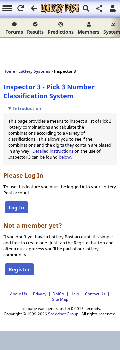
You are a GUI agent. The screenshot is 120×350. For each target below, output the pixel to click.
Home (9, 71)
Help (74, 293)
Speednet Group (63, 313)
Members (88, 32)
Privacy (39, 293)
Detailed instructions (52, 151)
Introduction (27, 108)
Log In (16, 207)
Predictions (61, 32)
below (65, 157)
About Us (18, 293)
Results (35, 32)
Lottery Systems (34, 71)
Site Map (60, 299)
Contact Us (95, 293)
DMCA (58, 293)
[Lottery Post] (60, 8)
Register (19, 269)
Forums (14, 32)
